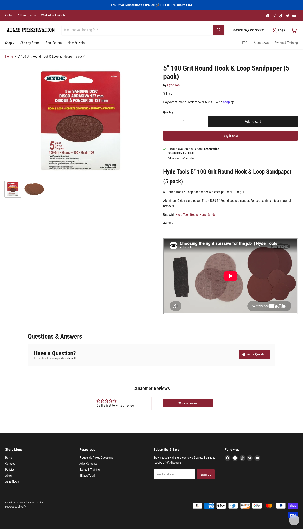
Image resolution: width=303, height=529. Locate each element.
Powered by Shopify (15, 506)
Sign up (205, 474)
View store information (181, 158)
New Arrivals (76, 43)
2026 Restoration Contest (54, 15)
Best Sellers (54, 43)
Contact (9, 15)
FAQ (245, 43)
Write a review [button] (187, 403)
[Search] (218, 30)
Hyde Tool (173, 85)
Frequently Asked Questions (96, 457)
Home (9, 56)
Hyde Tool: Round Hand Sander (196, 215)
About (33, 15)
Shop (9, 43)
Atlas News (261, 43)
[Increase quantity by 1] (199, 121)
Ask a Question (256, 354)
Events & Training (286, 43)
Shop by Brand (30, 43)
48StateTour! (87, 475)
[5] (13, 189)
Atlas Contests (88, 463)
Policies (22, 15)
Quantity (168, 112)
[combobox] (137, 30)
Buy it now (230, 136)
